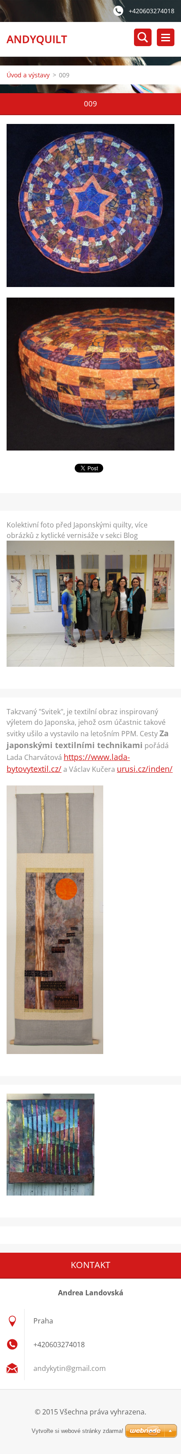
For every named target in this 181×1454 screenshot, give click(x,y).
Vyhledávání (143, 37)
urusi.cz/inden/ (145, 768)
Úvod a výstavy (28, 75)
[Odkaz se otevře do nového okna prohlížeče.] (90, 205)
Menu (165, 37)
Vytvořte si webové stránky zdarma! (77, 1431)
